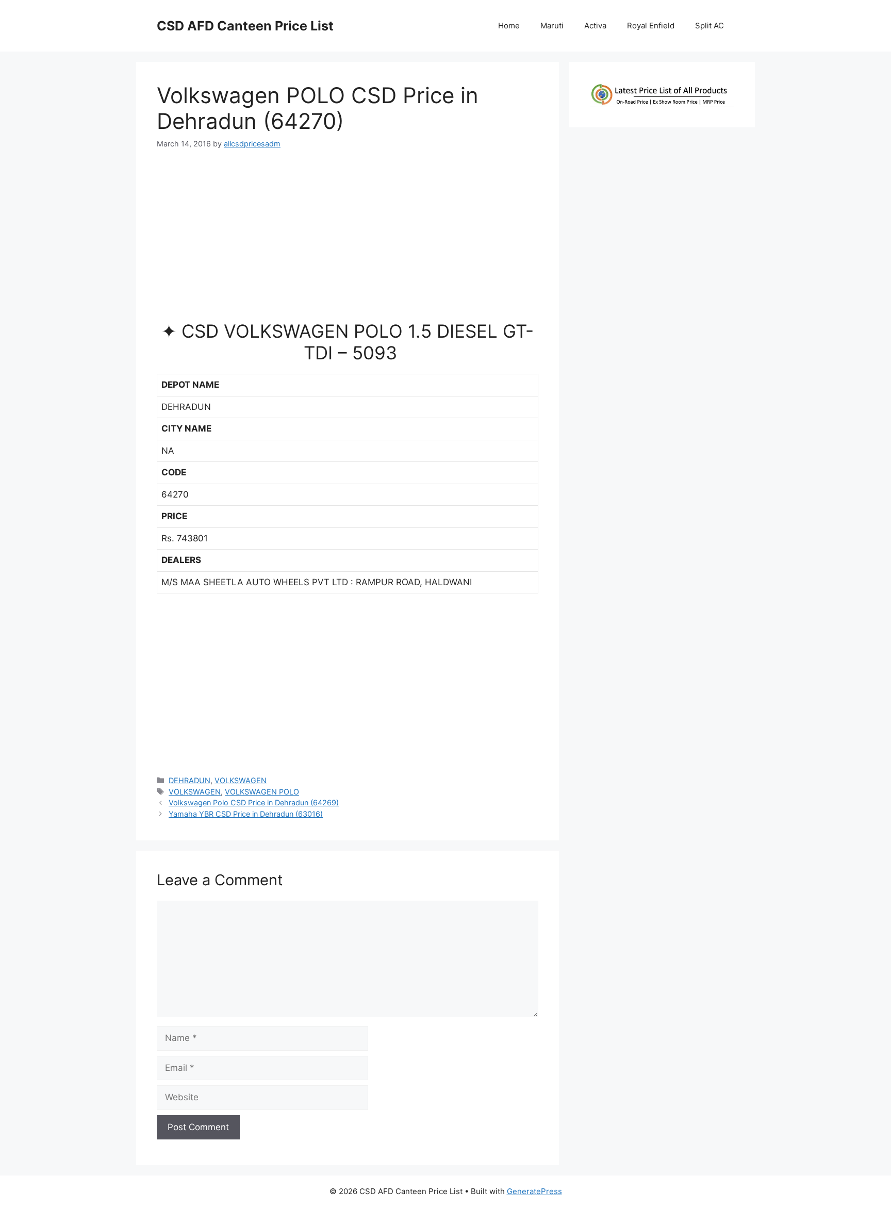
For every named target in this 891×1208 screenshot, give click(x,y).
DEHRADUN (189, 780)
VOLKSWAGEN (240, 780)
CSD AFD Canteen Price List (245, 26)
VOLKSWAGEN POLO (262, 791)
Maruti (552, 25)
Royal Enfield (650, 25)
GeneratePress (534, 1191)
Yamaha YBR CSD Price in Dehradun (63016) (246, 813)
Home (509, 25)
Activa (595, 25)
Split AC (709, 25)
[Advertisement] (347, 239)
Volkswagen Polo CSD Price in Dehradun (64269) (254, 802)
